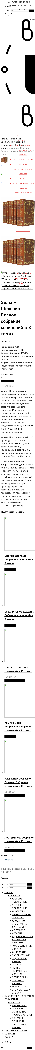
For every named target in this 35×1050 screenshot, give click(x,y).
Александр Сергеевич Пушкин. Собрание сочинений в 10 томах (18, 782)
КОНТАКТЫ (10, 1033)
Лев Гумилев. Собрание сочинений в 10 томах (19, 839)
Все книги (16, 138)
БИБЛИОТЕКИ (19, 1005)
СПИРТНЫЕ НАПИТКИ (18, 982)
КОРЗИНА (10, 13)
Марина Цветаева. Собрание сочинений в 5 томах (18, 559)
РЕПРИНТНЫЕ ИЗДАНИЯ (19, 973)
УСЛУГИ (8, 1037)
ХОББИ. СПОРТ (20, 986)
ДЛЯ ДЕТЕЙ (23, 164)
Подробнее (10, 569)
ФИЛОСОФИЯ (19, 952)
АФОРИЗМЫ (23, 155)
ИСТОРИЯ (23, 179)
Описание (9, 386)
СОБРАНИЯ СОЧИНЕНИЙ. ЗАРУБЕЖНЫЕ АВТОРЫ (19, 1023)
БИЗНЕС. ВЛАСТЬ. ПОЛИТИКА (23, 160)
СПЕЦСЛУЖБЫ (20, 977)
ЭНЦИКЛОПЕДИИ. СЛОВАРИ (21, 991)
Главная (4, 138)
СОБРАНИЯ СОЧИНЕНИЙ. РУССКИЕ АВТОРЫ (22, 1012)
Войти (7, 1042)
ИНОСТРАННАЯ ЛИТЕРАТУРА (23, 169)
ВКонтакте (9, 860)
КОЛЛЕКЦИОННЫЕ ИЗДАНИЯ (23, 193)
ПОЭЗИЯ (16, 964)
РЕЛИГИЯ (17, 968)
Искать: (9, 11)
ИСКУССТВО (23, 174)
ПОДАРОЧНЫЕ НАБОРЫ (19, 960)
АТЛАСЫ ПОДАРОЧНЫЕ (19, 907)
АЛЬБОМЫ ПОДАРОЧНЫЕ (19, 900)
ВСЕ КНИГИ (14, 895)
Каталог (8, 892)
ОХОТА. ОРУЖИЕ (21, 955)
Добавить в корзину (7, 381)
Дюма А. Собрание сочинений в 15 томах (18, 669)
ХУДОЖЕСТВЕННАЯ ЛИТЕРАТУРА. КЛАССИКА (22, 939)
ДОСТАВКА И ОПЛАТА (15, 1030)
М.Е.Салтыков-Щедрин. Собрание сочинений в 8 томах (19, 615)
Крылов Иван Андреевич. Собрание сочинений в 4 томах (17, 726)
